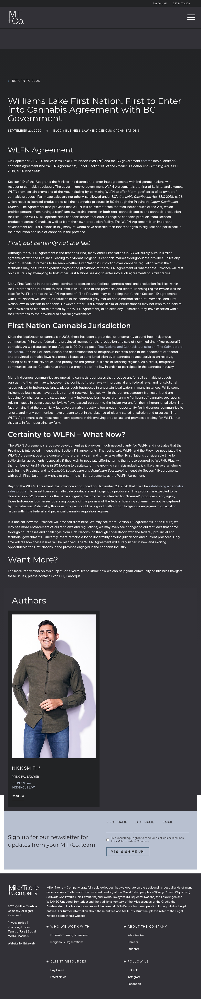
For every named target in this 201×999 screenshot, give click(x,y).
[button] (191, 17)
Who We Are (136, 935)
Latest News (58, 977)
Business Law (77, 130)
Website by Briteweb (21, 943)
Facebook (134, 983)
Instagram (134, 977)
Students (133, 949)
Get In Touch (181, 3)
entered (146, 161)
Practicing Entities (19, 927)
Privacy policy (17, 922)
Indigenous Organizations (115, 130)
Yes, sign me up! (128, 852)
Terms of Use (16, 931)
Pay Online (160, 3)
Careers (133, 942)
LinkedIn (133, 970)
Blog (57, 130)
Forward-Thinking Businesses (69, 935)
